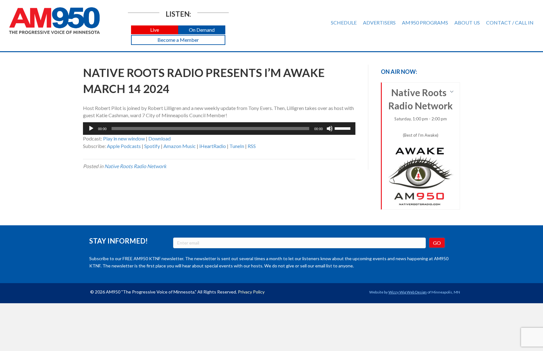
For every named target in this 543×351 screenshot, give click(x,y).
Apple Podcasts (124, 146)
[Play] (91, 128)
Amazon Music (179, 146)
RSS (252, 146)
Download (159, 138)
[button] (154, 30)
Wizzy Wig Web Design (407, 292)
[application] (219, 128)
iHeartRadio (212, 146)
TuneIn (236, 146)
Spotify (152, 146)
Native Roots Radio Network (135, 166)
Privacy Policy (251, 291)
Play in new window (124, 138)
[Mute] (329, 128)
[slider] (343, 128)
